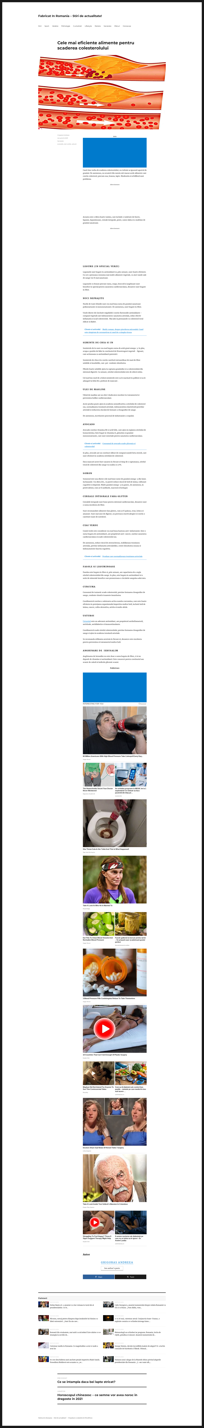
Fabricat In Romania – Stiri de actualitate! (70, 16)
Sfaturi (117, 26)
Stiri (40, 26)
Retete (98, 26)
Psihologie (65, 26)
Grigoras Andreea (117, 1262)
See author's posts (112, 1268)
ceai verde (67, 144)
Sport (47, 26)
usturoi (74, 144)
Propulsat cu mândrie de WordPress (80, 1418)
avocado (60, 144)
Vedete (55, 26)
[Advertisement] (115, 153)
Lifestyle (88, 26)
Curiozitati (77, 26)
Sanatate (107, 26)
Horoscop (127, 26)
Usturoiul (87, 621)
